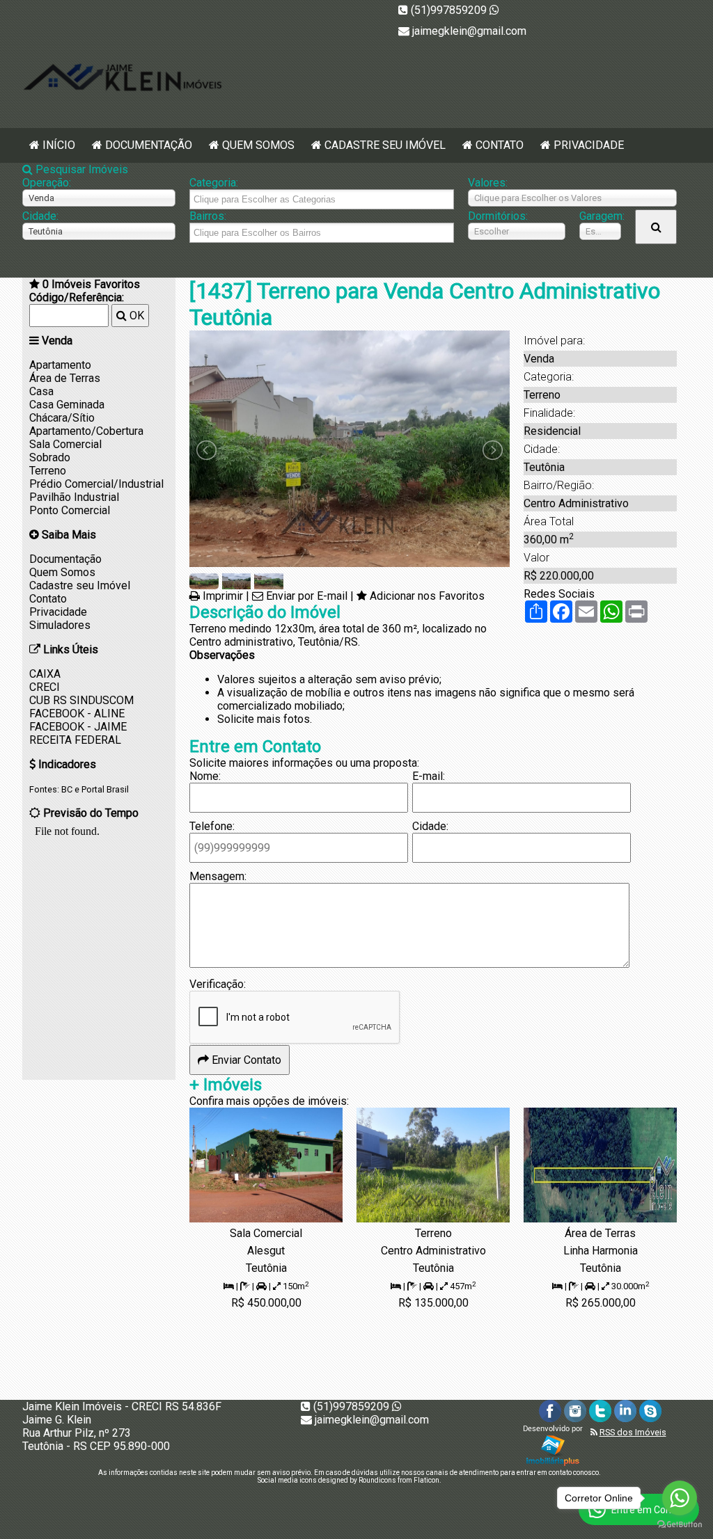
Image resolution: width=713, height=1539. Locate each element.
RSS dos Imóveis (633, 1432)
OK (135, 315)
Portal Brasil (105, 789)
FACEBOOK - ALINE (77, 713)
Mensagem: (217, 876)
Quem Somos (258, 145)
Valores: (488, 182)
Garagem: (600, 216)
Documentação (148, 145)
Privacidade (589, 145)
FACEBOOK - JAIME (78, 726)
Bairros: (207, 216)
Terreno (47, 470)
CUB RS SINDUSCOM (81, 700)
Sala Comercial (65, 444)
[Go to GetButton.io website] (679, 1524)
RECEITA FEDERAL (75, 740)
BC (66, 789)
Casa (41, 391)
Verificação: (217, 984)
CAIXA (45, 673)
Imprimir (223, 596)
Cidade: (40, 216)
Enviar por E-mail (306, 596)
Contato (500, 145)
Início (58, 145)
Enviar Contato (245, 1060)
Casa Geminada (66, 404)
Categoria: (213, 182)
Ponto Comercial (69, 510)
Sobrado (49, 457)
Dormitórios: (498, 216)
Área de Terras (64, 378)
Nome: (205, 776)
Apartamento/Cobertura (86, 431)
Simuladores (60, 625)
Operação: (46, 182)
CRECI (44, 687)
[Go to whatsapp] (679, 1498)
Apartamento (60, 365)
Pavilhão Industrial (74, 497)
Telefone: (212, 826)
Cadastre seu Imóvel (385, 145)
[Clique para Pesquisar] (656, 226)
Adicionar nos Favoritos (427, 596)
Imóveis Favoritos (91, 284)
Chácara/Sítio (62, 417)
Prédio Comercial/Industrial (96, 484)
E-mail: (428, 776)
